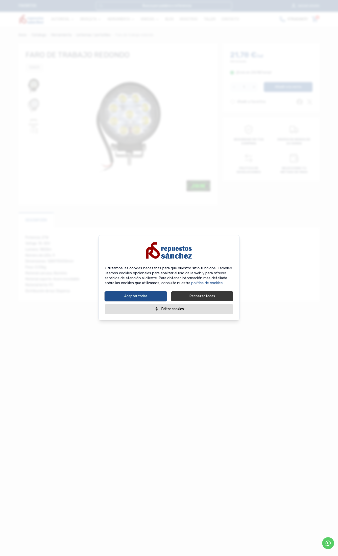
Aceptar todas (135, 296)
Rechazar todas (202, 296)
